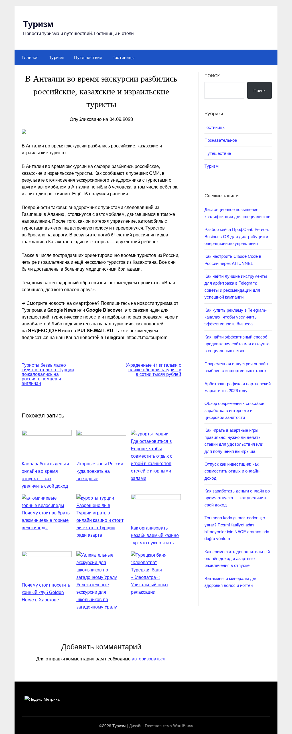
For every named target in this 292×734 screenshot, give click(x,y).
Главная (30, 57)
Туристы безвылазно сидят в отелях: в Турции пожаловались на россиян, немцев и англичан (48, 374)
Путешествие (88, 57)
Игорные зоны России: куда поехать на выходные (100, 471)
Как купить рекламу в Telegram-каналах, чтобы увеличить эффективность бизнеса (235, 317)
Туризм (38, 23)
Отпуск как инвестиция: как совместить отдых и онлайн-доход (232, 471)
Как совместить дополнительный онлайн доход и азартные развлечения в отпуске (237, 558)
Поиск (212, 75)
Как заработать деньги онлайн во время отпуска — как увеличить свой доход (237, 498)
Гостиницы (123, 57)
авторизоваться (148, 658)
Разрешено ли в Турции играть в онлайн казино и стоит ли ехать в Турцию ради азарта (99, 520)
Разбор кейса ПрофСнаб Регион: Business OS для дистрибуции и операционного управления (236, 236)
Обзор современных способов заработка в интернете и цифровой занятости (234, 410)
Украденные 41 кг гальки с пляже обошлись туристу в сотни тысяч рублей (153, 369)
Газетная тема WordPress (169, 725)
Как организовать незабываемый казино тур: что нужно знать (155, 535)
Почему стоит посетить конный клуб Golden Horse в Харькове (46, 592)
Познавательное (220, 140)
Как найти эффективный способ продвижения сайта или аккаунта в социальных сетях (236, 344)
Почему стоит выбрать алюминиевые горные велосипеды (46, 520)
